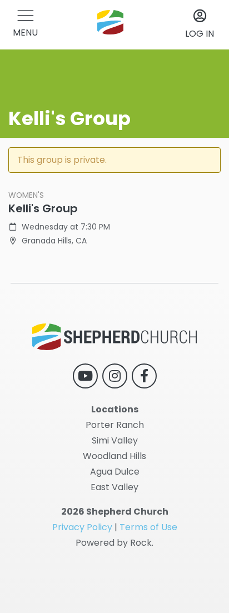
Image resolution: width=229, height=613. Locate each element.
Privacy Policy (82, 527)
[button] (25, 25)
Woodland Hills (114, 456)
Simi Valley (115, 440)
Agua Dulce (115, 471)
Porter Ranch (115, 424)
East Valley (114, 487)
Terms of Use (148, 527)
